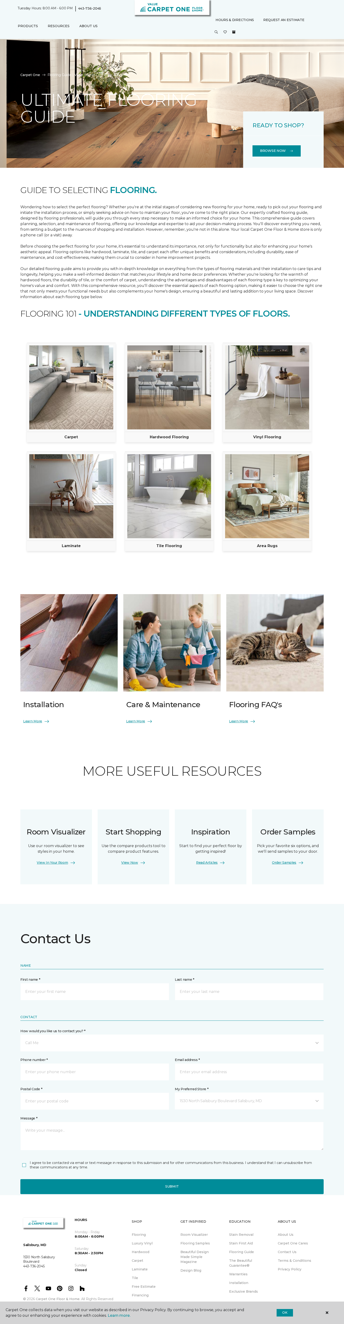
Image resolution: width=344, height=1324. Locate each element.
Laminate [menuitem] (140, 1269)
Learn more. (119, 1315)
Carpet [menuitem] (137, 1260)
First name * (30, 979)
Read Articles (207, 862)
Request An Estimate (283, 20)
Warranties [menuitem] (238, 1274)
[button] (216, 32)
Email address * (187, 1059)
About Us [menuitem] (285, 1235)
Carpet (71, 437)
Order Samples (284, 862)
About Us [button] (88, 26)
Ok (284, 1312)
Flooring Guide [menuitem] (241, 1252)
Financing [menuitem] (140, 1295)
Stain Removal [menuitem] (241, 1235)
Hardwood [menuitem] (140, 1252)
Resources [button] (59, 26)
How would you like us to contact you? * (52, 1031)
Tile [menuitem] (135, 1278)
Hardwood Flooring (169, 437)
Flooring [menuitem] (139, 1235)
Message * (28, 1118)
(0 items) (233, 32)
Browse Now (273, 151)
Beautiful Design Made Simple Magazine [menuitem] (194, 1257)
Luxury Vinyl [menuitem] (142, 1243)
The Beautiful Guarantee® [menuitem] (240, 1263)
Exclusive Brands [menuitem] (243, 1291)
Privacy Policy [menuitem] (289, 1269)
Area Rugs (267, 546)
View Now (129, 862)
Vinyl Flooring (267, 437)
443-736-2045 (89, 8)
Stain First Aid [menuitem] (241, 1243)
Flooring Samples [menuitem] (195, 1243)
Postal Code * (31, 1089)
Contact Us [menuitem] (287, 1252)
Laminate (71, 546)
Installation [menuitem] (238, 1283)
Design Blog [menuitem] (190, 1270)
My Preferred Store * (191, 1089)
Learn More (32, 721)
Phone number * (34, 1059)
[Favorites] (225, 32)
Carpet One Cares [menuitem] (293, 1243)
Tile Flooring (169, 546)
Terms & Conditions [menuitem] (294, 1260)
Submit (172, 1186)
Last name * (184, 979)
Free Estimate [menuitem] (144, 1286)
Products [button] (28, 26)
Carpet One (30, 75)
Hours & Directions (235, 20)
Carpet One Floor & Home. (58, 1299)
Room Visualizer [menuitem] (194, 1235)
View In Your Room (52, 862)
